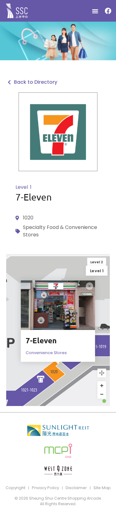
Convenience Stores (46, 353)
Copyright (15, 488)
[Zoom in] (101, 385)
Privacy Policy (45, 488)
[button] (95, 11)
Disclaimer (76, 488)
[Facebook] (107, 10)
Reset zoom (101, 373)
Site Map (102, 488)
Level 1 (97, 270)
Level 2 (96, 262)
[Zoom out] (101, 394)
